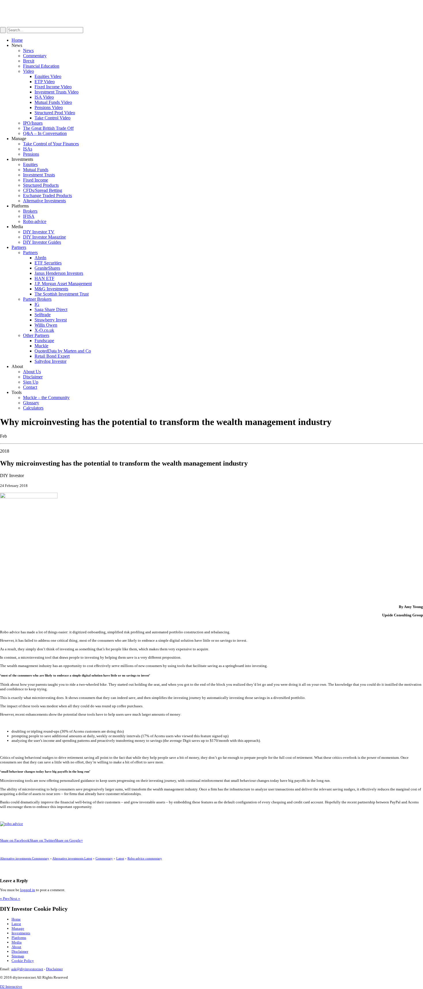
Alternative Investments (44, 200)
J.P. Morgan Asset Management (63, 283)
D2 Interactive (11, 986)
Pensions (31, 154)
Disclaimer (33, 376)
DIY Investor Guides (42, 242)
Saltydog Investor (50, 361)
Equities (30, 164)
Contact (30, 387)
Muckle (41, 345)
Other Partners (36, 335)
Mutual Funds (35, 169)
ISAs (27, 148)
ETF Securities (48, 262)
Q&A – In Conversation (45, 133)
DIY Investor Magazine (44, 237)
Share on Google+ (69, 840)
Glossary (31, 402)
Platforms (19, 937)
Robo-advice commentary (144, 858)
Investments (21, 933)
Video (28, 71)
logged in (27, 890)
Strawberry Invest (51, 319)
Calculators (33, 407)
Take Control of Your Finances (51, 143)
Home (17, 40)
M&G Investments (51, 288)
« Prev (5, 898)
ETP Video (45, 81)
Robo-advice (34, 221)
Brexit (28, 60)
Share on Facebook (15, 840)
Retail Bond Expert (52, 356)
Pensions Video (49, 107)
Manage (18, 928)
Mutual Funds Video (53, 102)
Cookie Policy (23, 960)
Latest (120, 858)
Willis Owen (46, 325)
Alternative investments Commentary (24, 858)
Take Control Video (52, 117)
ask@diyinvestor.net (27, 969)
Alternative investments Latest (72, 858)
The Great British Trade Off (48, 128)
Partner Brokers (37, 299)
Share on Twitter (42, 840)
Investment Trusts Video (57, 91)
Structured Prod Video (55, 112)
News (28, 50)
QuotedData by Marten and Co (63, 350)
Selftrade (43, 314)
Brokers (30, 211)
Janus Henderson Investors (59, 273)
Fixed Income (35, 180)
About (16, 947)
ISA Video (44, 97)
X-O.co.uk (44, 330)
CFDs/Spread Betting (42, 190)
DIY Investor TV (38, 231)
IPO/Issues (33, 123)
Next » (15, 898)
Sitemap (18, 956)
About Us (32, 371)
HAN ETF (44, 278)
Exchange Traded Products (47, 195)
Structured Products (41, 185)
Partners (19, 247)
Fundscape (44, 340)
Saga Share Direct (51, 309)
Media (17, 942)
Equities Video (48, 76)
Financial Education (41, 66)
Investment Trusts (39, 174)
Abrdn (40, 257)
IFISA (29, 216)
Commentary (35, 55)
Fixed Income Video (53, 86)
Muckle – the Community (46, 397)
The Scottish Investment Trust (62, 293)
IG (37, 304)
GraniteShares (47, 268)
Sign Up (30, 382)
